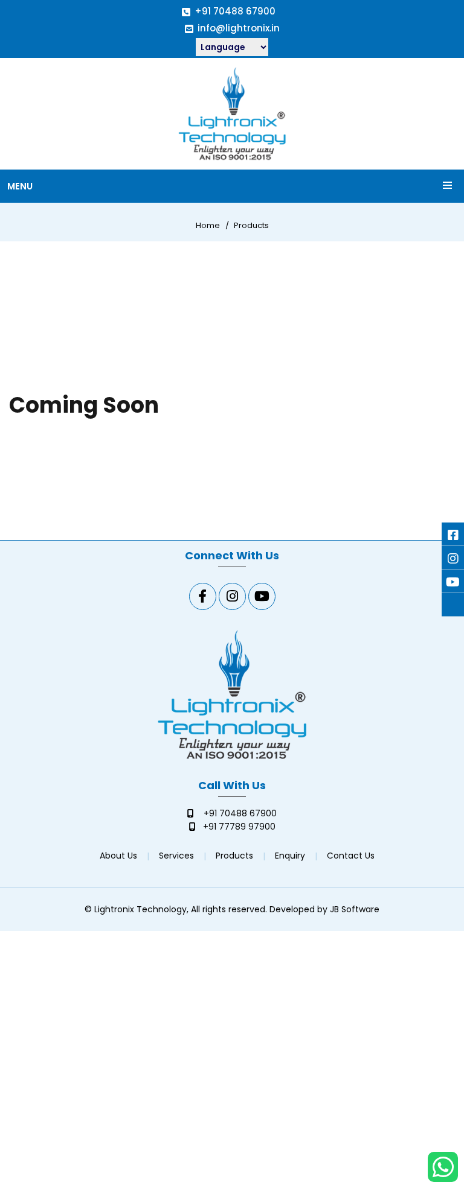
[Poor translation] (33, 997)
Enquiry (290, 856)
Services (176, 856)
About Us (118, 856)
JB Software (354, 909)
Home (208, 225)
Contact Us (351, 856)
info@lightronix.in (239, 28)
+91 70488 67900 (235, 11)
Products (251, 225)
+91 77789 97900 (239, 827)
